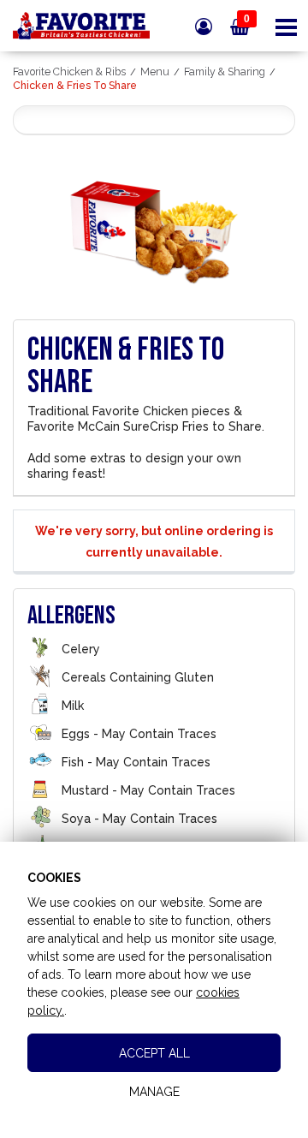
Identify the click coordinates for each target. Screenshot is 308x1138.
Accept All (154, 1053)
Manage (154, 1092)
